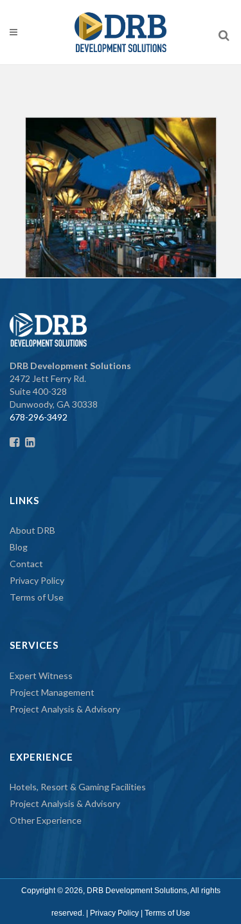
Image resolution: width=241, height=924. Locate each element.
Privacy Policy (37, 580)
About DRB (32, 530)
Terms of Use (37, 597)
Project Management (52, 692)
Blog (19, 546)
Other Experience (46, 820)
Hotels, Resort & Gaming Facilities (78, 786)
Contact (26, 563)
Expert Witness (41, 675)
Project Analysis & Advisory (65, 708)
